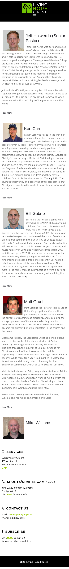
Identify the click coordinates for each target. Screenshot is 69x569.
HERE (10, 537)
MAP (4, 468)
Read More (7, 113)
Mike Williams (38, 422)
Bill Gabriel (36, 213)
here (9, 494)
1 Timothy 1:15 (49, 178)
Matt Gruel (33, 301)
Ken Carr (32, 128)
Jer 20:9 (21, 276)
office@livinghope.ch (20, 514)
